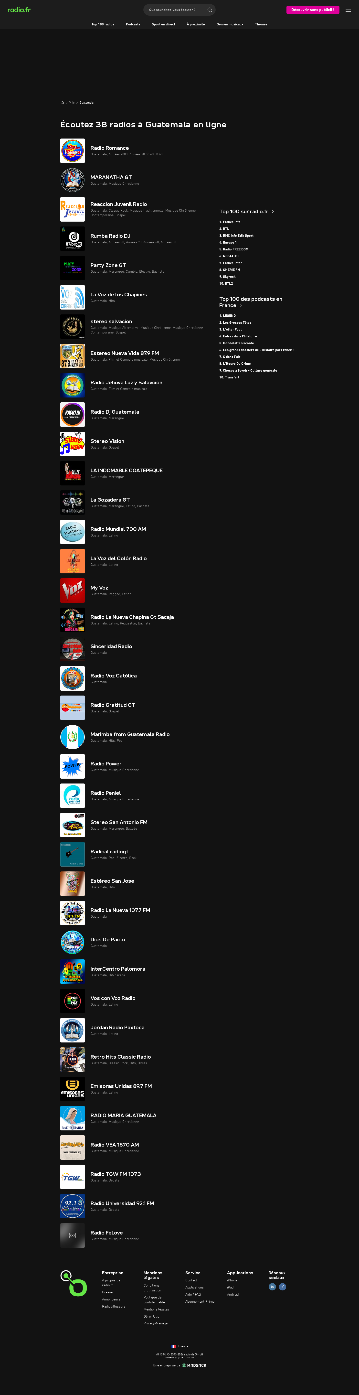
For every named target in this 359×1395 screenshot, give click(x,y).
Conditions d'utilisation (152, 1288)
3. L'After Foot (230, 329)
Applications (194, 1287)
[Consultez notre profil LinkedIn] (272, 1286)
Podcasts (133, 24)
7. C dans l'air (229, 357)
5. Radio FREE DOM (233, 249)
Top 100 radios (103, 24)
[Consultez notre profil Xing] (283, 1286)
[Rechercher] (210, 10)
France (182, 1346)
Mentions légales (156, 1309)
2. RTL (224, 229)
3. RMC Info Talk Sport (236, 235)
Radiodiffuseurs (114, 1306)
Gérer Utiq (151, 1316)
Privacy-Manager (156, 1323)
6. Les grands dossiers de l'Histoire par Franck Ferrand (259, 350)
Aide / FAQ (193, 1294)
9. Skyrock (227, 277)
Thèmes (261, 24)
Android (233, 1294)
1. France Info (230, 222)
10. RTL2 (226, 283)
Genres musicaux (230, 24)
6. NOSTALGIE (229, 256)
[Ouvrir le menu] (348, 10)
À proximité (196, 24)
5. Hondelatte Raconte (236, 343)
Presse (107, 1292)
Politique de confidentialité (154, 1300)
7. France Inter (230, 263)
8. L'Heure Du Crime (235, 363)
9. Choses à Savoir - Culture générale (248, 370)
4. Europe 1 (228, 242)
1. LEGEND (227, 316)
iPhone (232, 1280)
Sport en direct (163, 24)
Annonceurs (111, 1299)
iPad (230, 1287)
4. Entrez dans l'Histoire (238, 336)
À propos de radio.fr (111, 1283)
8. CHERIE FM (229, 270)
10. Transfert (229, 377)
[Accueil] (62, 103)
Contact (191, 1280)
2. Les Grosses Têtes (235, 322)
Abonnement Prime (199, 1301)
